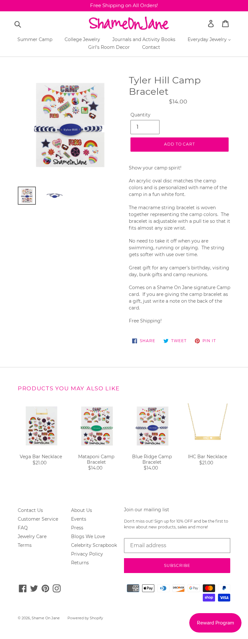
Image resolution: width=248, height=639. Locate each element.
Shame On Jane (46, 618)
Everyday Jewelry (208, 39)
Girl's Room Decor (109, 47)
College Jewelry (82, 39)
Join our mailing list (146, 510)
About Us (81, 510)
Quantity (140, 115)
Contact (151, 47)
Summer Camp (34, 39)
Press (77, 528)
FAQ (23, 528)
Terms (25, 545)
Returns (80, 563)
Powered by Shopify (85, 618)
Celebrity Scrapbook (94, 545)
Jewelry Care (32, 536)
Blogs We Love (88, 536)
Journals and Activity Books (143, 39)
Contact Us (30, 510)
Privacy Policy (87, 554)
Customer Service (38, 519)
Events (78, 519)
